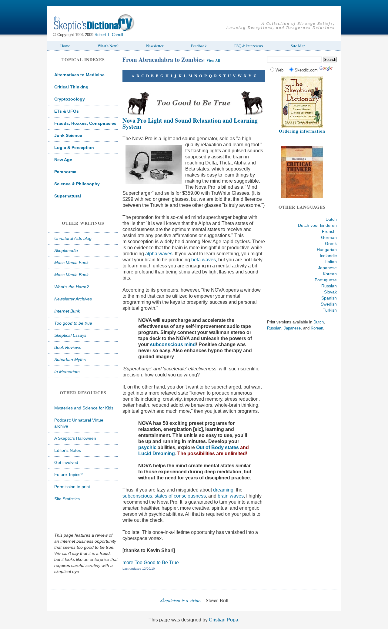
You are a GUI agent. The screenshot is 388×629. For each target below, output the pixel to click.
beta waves (203, 259)
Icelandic (328, 255)
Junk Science (68, 135)
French (329, 231)
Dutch (331, 219)
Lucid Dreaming (156, 453)
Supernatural (67, 196)
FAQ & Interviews (248, 45)
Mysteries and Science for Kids (83, 408)
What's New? (108, 45)
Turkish (330, 310)
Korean (330, 273)
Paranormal (66, 171)
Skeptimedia (66, 250)
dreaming (223, 489)
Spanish (329, 298)
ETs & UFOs (66, 111)
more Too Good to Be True (150, 562)
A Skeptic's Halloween (75, 438)
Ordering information (302, 131)
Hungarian (327, 249)
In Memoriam (67, 371)
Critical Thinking (71, 86)
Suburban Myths (70, 359)
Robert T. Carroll (109, 34)
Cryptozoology (69, 99)
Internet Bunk (67, 311)
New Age (63, 159)
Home (65, 45)
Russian (329, 285)
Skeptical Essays (70, 335)
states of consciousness (180, 495)
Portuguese (326, 279)
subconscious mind (173, 344)
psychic (147, 447)
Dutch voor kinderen (317, 225)
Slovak (330, 292)
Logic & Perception (74, 147)
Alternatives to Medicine (79, 74)
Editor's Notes (67, 450)
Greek (331, 243)
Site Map (298, 45)
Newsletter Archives (73, 298)
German (329, 237)
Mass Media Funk (71, 262)
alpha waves (158, 253)
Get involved (66, 462)
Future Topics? (68, 474)
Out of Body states (217, 447)
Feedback (199, 45)
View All (213, 60)
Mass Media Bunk (71, 274)
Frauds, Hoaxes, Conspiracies (85, 123)
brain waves (231, 495)
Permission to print (72, 486)
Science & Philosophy (77, 183)
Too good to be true (73, 323)
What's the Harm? (71, 286)
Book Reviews (67, 347)
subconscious (137, 495)
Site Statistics (67, 498)
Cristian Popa (223, 619)
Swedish (329, 304)
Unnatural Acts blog (73, 238)
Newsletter (154, 45)
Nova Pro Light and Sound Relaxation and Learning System (190, 123)
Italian (331, 261)
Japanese (327, 267)
